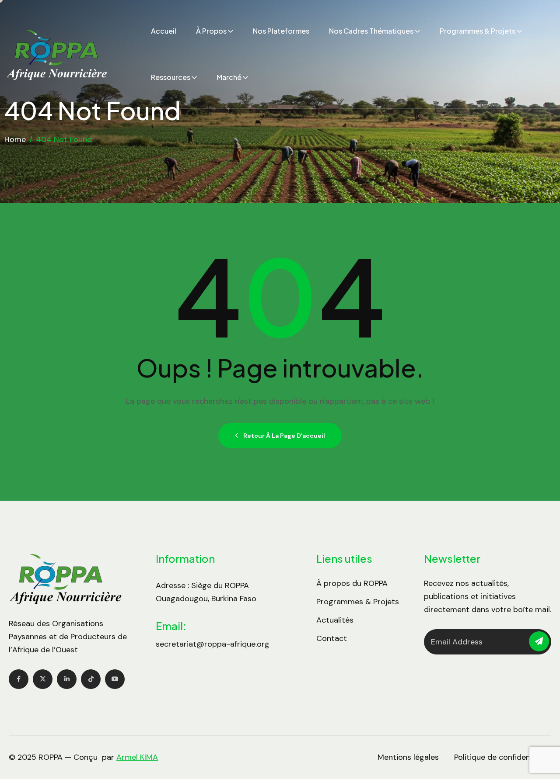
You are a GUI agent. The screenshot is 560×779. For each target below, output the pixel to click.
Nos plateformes (281, 30)
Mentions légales (408, 757)
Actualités (335, 620)
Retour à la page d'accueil (284, 436)
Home (15, 139)
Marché (229, 77)
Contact (331, 638)
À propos (211, 30)
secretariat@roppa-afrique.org (213, 644)
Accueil (163, 30)
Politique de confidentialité (502, 757)
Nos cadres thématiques (371, 30)
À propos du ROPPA (352, 583)
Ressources (170, 77)
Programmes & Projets (477, 30)
